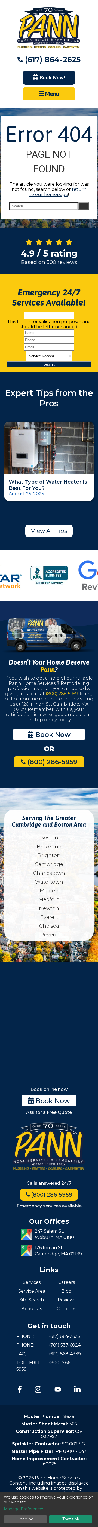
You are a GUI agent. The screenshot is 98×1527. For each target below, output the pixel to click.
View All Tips (49, 530)
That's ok (70, 1519)
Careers (66, 1282)
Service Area (31, 1291)
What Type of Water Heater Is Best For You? (48, 485)
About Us (32, 1308)
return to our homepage (58, 192)
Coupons (66, 1308)
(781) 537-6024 (65, 1345)
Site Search (31, 1299)
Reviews (66, 1299)
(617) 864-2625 (53, 59)
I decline (25, 1519)
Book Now (52, 734)
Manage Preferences (24, 1508)
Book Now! (52, 77)
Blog (66, 1291)
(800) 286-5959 (62, 693)
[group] (49, 575)
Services (32, 1282)
